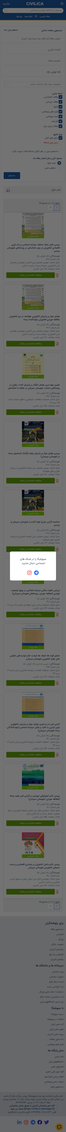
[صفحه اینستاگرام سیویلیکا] (29, 572)
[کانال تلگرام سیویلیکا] (36, 572)
